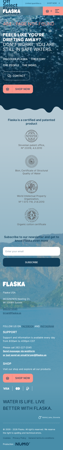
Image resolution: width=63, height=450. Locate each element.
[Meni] (57, 11)
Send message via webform (19, 351)
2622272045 (10, 309)
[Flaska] (11, 11)
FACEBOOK (28, 326)
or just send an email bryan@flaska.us (24, 355)
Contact (18, 75)
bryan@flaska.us (12, 312)
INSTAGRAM (47, 326)
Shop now (22, 89)
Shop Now (52, 3)
